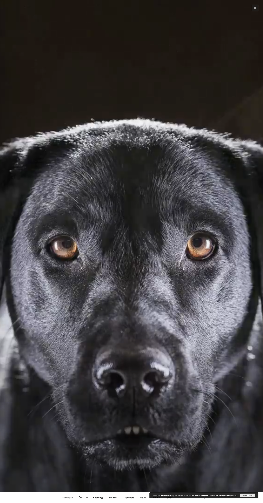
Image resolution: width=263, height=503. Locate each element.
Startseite (67, 497)
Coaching (98, 497)
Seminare (129, 497)
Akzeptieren (247, 495)
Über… (82, 497)
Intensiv (113, 497)
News (143, 497)
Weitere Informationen (228, 495)
